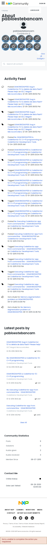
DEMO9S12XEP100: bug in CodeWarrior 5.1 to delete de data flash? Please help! (25, 89)
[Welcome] (37, 47)
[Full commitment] (13, 47)
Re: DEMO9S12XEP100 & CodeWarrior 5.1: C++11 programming (23, 138)
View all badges (41, 56)
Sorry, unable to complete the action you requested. (19, 540)
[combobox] (23, 64)
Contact (11, 513)
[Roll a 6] (21, 39)
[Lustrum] (29, 39)
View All (23, 422)
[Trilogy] (6, 47)
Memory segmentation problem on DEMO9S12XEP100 (24, 298)
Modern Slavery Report (36, 523)
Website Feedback (28, 526)
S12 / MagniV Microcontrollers (20, 92)
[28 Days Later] (29, 47)
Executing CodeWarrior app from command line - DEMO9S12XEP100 (25, 235)
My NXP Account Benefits (28, 513)
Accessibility (17, 526)
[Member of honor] (6, 39)
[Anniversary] (21, 47)
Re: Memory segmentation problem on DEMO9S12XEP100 (19, 309)
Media (39, 510)
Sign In (42, 3)
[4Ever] (37, 39)
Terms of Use (13, 523)
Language (34, 10)
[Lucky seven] (13, 39)
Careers (20, 510)
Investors (30, 510)
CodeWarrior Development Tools (22, 142)
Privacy (5, 523)
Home (5, 10)
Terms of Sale (23, 523)
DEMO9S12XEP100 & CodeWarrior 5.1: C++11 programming (25, 151)
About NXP (9, 510)
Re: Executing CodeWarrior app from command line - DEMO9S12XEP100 (24, 222)
